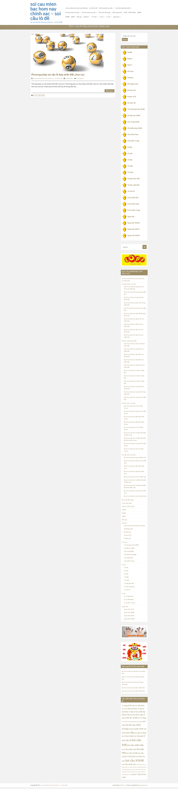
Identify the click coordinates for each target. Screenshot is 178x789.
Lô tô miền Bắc (133, 197)
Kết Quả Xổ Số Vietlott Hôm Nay (134, 525)
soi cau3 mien (131, 721)
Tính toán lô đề (117, 12)
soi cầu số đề (131, 753)
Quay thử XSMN (133, 235)
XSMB (139, 12)
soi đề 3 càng (128, 774)
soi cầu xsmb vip (129, 764)
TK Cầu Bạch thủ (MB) (136, 109)
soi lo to (135, 767)
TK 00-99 (131, 191)
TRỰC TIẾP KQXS (129, 12)
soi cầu (130, 732)
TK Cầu (94, 17)
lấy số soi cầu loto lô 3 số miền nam (135, 477)
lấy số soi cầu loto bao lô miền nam (135, 457)
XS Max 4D (131, 90)
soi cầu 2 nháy (140, 733)
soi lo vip (133, 769)
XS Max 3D (131, 103)
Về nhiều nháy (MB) (134, 128)
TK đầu (130, 166)
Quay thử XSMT (133, 229)
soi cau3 (124, 721)
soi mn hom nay (133, 771)
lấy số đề (133, 718)
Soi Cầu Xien (130, 756)
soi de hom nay (140, 764)
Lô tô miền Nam (133, 204)
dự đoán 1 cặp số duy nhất (132, 712)
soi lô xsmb (143, 769)
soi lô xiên (138, 769)
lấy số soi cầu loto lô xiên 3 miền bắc (133, 688)
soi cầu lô (126, 740)
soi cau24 (139, 721)
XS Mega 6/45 (132, 84)
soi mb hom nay (125, 771)
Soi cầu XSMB (134, 760)
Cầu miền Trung (133, 141)
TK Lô (102, 17)
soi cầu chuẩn (128, 736)
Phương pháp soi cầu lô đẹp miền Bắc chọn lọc (58, 74)
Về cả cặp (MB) (133, 122)
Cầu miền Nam (132, 134)
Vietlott (86, 17)
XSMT (73, 17)
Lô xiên (130, 153)
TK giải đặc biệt (133, 178)
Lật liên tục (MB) (133, 115)
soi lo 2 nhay (129, 767)
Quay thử (116, 17)
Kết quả (79, 17)
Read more (109, 91)
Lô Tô (108, 17)
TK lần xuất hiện (133, 185)
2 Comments (80, 78)
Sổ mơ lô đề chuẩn (104, 12)
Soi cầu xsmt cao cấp (72, 12)
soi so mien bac (141, 771)
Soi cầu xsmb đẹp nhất (122, 8)
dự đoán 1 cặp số (137, 708)
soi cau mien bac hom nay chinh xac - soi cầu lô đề (47, 78)
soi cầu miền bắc (135, 745)
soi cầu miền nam (129, 749)
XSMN (68, 17)
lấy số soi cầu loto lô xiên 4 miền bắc (133, 691)
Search (124, 39)
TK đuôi (130, 172)
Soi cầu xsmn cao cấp (88, 12)
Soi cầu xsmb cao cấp (105, 8)
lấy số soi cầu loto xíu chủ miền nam (135, 496)
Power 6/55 (131, 96)
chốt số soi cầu (134, 705)
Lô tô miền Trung (133, 210)
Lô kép (129, 160)
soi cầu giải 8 (139, 736)
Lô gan (129, 147)
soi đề (123, 774)
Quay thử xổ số (129, 609)
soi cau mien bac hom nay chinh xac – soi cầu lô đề (45, 11)
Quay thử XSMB (133, 223)
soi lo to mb (140, 767)
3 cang (124, 705)
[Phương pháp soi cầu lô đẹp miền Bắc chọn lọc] (67, 52)
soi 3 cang (141, 718)
